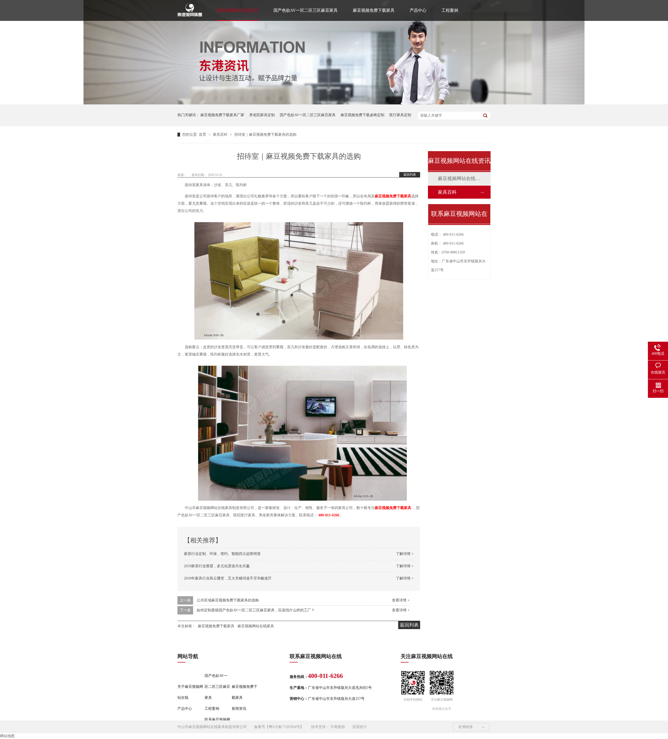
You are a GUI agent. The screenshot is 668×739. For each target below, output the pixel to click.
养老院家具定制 (262, 115)
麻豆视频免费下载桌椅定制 (362, 115)
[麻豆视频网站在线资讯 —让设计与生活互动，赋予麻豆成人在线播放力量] (334, 103)
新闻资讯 (239, 709)
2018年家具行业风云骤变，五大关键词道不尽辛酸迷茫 (228, 578)
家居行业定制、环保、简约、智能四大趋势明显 (222, 554)
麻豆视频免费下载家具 (374, 10)
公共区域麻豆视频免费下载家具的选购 (228, 600)
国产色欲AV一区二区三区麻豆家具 (305, 10)
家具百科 (221, 135)
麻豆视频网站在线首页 (237, 10)
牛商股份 (337, 727)
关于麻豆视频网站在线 (190, 692)
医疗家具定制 (400, 115)
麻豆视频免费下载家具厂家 (222, 115)
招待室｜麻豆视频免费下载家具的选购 (265, 135)
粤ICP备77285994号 (284, 727)
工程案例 (450, 10)
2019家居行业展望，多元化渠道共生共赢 (217, 566)
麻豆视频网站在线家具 (255, 626)
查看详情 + (401, 600)
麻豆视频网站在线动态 (459, 178)
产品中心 (418, 10)
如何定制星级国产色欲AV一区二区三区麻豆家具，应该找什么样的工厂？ (256, 610)
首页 (203, 135)
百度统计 (359, 727)
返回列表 (409, 174)
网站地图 (7, 736)
